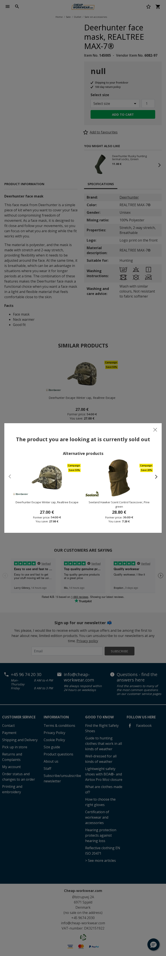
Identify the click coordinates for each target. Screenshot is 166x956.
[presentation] (154, 476)
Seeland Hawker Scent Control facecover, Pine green (119, 504)
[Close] (155, 429)
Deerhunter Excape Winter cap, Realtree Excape (47, 502)
